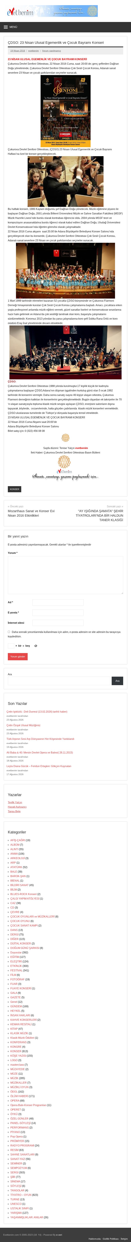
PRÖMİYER (17, 1141)
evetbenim (33, 50)
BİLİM (13, 889)
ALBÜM (14, 844)
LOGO (14, 1060)
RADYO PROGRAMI (22, 1145)
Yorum (12, 553)
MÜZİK (14, 1078)
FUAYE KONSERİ (20, 988)
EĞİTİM (14, 957)
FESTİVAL (16, 970)
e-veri (59, 1235)
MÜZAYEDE (17, 1069)
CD (12, 907)
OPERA (14, 1100)
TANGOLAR (17, 1190)
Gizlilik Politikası (111, 1239)
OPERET (15, 1109)
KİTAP (14, 1028)
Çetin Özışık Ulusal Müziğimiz (23, 725)
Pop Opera (16, 1136)
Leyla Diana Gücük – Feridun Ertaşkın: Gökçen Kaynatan (39, 766)
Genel (13, 1002)
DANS (14, 930)
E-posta (13, 612)
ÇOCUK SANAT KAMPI (24, 925)
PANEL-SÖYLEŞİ (20, 1123)
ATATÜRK (16, 867)
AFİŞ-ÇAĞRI (17, 840)
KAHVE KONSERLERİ (23, 1019)
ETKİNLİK (16, 966)
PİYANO (15, 1132)
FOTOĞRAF (17, 979)
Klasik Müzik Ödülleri (22, 1037)
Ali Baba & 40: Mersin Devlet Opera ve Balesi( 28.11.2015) (40, 752)
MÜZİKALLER (18, 1082)
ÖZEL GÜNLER (19, 1118)
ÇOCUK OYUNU (20, 921)
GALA (13, 993)
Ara (10, 674)
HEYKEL (15, 1011)
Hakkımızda (95, 1239)
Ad (10, 602)
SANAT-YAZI (17, 1159)
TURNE (14, 1199)
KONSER (14, 489)
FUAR (14, 984)
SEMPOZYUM (18, 1168)
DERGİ (14, 934)
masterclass (17, 1064)
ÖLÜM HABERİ (19, 1096)
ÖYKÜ (14, 1114)
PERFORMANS (19, 1127)
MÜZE (14, 1073)
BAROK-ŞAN (18, 876)
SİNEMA (15, 1181)
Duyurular (16, 952)
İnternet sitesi (16, 622)
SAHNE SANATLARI (22, 1154)
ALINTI (14, 849)
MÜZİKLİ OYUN (19, 1087)
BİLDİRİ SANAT (19, 885)
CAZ (13, 903)
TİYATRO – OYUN (20, 1195)
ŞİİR (12, 1177)
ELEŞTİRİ (16, 961)
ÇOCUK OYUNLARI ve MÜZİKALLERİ (32, 916)
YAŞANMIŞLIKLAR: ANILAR (26, 1217)
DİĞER (14, 939)
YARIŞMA (16, 1213)
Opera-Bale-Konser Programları (28, 1105)
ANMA (14, 853)
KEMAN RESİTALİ (21, 1024)
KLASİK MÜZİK (19, 1033)
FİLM (13, 975)
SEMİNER (16, 1163)
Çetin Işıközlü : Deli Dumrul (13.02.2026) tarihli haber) (37, 711)
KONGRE (16, 1046)
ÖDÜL (13, 1091)
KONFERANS (18, 1042)
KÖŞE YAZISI (18, 1055)
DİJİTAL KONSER (20, 943)
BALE (13, 871)
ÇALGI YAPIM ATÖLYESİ (24, 898)
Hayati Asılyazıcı (17, 807)
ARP (13, 862)
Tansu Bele (14, 811)
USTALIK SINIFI (19, 1208)
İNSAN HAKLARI (20, 1015)
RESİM (14, 1150)
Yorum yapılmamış (51, 50)
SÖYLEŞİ (15, 1186)
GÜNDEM (16, 1006)
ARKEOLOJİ (17, 858)
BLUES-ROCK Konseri (23, 894)
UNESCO (16, 1204)
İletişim (124, 1239)
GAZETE (15, 997)
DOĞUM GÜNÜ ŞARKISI (24, 948)
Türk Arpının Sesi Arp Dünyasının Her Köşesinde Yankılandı (40, 739)
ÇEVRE (14, 912)
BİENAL (14, 880)
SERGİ (14, 1172)
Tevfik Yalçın (15, 802)
